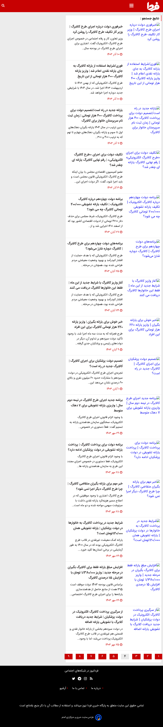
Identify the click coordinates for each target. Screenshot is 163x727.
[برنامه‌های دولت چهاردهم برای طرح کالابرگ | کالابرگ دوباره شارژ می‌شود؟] (143, 249)
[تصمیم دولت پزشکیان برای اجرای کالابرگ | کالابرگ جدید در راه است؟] (143, 366)
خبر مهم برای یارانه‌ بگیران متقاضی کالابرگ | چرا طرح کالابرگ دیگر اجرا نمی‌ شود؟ (95, 486)
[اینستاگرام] (84, 678)
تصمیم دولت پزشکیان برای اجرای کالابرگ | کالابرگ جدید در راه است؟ (96, 363)
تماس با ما (78, 688)
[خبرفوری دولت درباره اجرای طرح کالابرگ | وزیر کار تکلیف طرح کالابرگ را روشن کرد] (143, 32)
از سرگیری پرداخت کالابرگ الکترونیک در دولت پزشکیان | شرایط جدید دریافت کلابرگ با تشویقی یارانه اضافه (98, 617)
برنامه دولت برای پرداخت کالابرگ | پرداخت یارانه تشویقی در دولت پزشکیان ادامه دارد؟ (95, 447)
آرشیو (63, 688)
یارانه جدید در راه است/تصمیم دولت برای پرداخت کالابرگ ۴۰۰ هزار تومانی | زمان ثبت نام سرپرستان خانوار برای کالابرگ (95, 116)
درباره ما (96, 688)
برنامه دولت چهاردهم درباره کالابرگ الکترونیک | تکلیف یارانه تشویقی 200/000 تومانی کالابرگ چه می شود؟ (97, 204)
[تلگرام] (78, 678)
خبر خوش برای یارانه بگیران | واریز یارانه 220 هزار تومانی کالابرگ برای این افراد (97, 324)
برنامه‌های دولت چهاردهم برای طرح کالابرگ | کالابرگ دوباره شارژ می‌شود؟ (95, 246)
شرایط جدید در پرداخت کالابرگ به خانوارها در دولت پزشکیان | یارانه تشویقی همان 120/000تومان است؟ (95, 528)
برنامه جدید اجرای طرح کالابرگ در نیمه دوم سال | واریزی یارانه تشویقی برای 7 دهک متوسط (95, 405)
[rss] (90, 678)
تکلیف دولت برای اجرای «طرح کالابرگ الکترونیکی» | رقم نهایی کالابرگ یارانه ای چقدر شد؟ (97, 160)
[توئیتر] (72, 678)
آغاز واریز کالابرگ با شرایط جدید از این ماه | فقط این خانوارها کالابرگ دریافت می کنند (96, 285)
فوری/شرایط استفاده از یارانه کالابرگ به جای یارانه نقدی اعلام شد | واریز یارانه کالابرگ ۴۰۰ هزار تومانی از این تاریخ (98, 71)
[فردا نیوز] (153, 7)
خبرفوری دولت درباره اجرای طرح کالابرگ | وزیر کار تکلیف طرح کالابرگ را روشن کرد (96, 29)
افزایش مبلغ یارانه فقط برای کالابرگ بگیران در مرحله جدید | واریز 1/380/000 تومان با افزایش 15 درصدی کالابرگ (95, 573)
